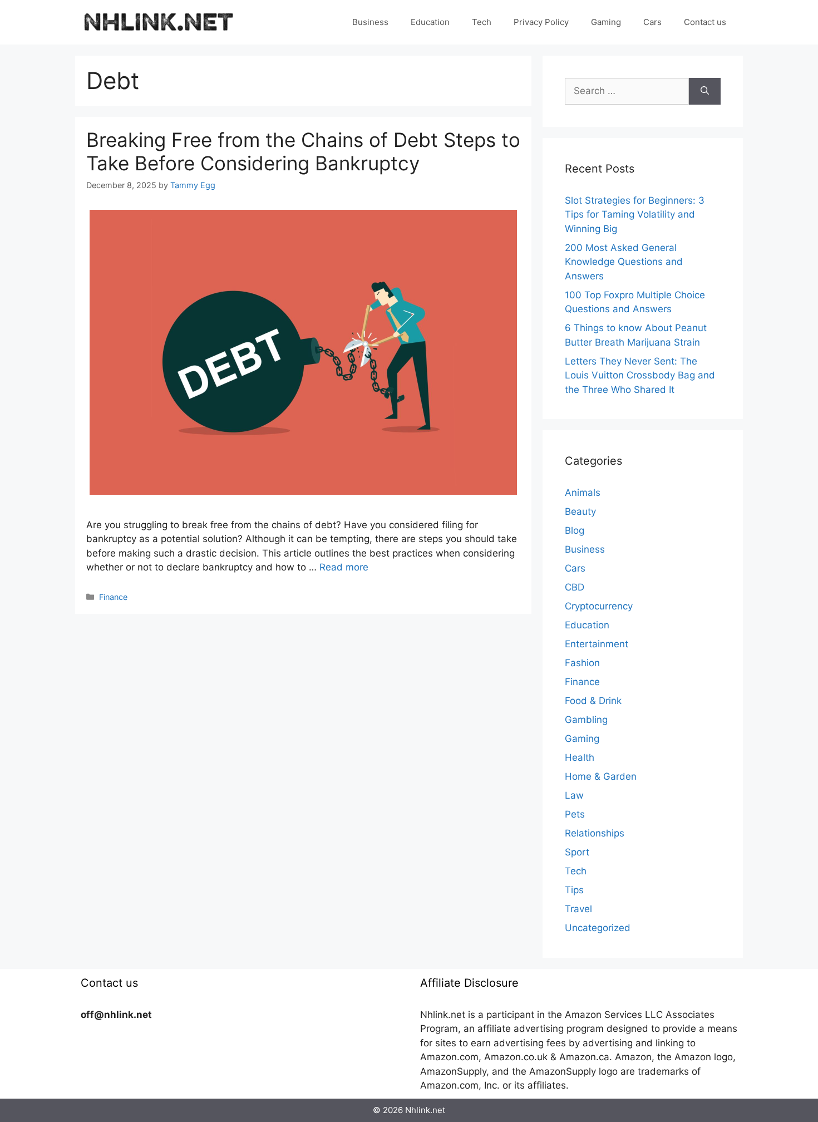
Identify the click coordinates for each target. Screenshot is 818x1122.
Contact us (705, 22)
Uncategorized (597, 927)
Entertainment (596, 643)
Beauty (580, 511)
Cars (652, 22)
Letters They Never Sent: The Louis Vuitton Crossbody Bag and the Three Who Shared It (640, 375)
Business (370, 22)
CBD (574, 587)
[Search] (705, 91)
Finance (113, 597)
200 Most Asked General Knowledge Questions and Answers (624, 262)
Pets (575, 814)
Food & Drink (593, 700)
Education (430, 22)
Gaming (606, 22)
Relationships (594, 833)
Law (574, 795)
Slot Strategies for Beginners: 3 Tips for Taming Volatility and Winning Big (634, 214)
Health (579, 757)
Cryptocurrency (599, 606)
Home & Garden (601, 776)
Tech (481, 22)
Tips (574, 889)
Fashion (582, 662)
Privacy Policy (541, 22)
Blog (574, 530)
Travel (578, 908)
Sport (577, 852)
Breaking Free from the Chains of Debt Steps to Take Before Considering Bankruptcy (303, 151)
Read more (343, 567)
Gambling (586, 719)
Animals (582, 492)
